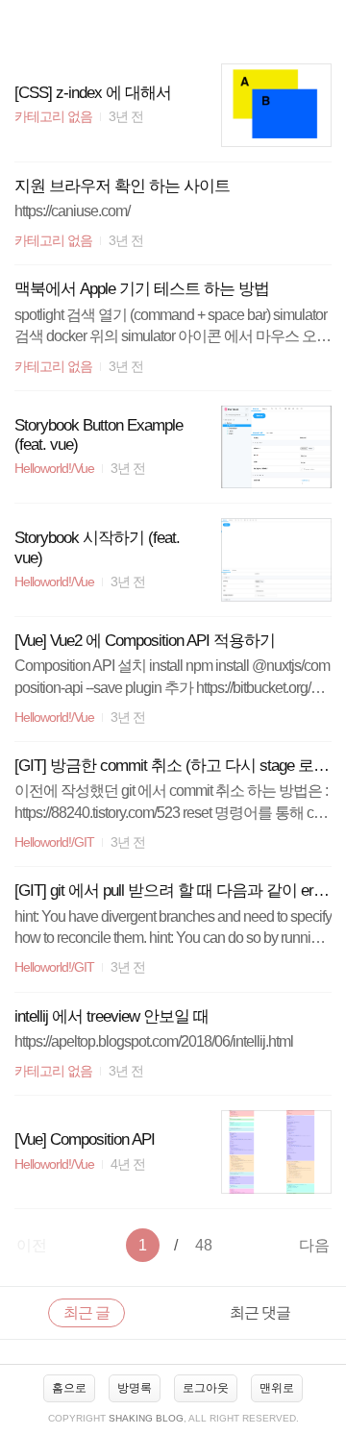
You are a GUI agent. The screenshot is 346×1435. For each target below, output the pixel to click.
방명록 (134, 1388)
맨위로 (277, 1388)
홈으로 (69, 1388)
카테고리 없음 (53, 117)
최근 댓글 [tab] (260, 1312)
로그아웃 (206, 1388)
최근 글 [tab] (86, 1312)
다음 (314, 1245)
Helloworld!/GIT (54, 842)
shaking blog (146, 1418)
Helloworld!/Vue (54, 468)
